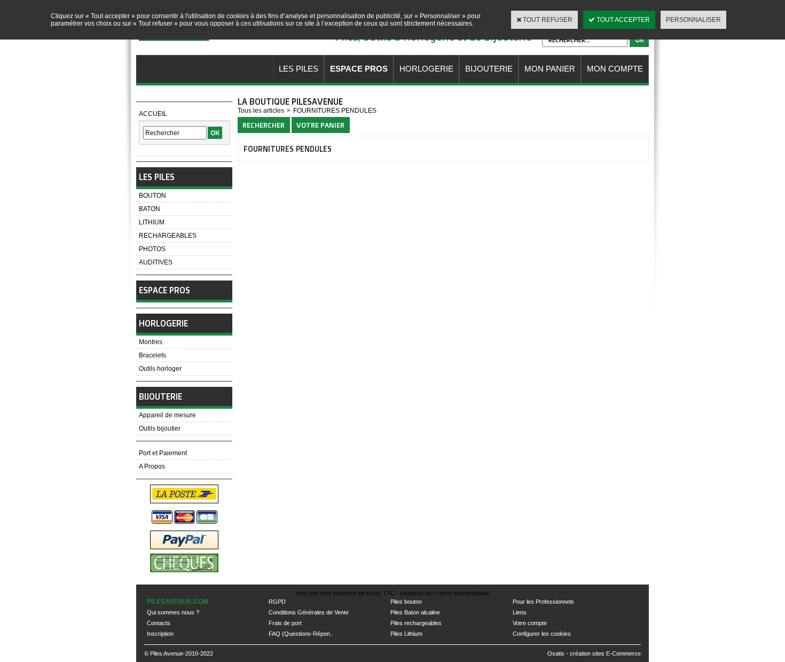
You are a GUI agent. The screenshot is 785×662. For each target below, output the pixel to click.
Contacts (158, 623)
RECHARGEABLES (168, 235)
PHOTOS (152, 249)
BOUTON (152, 195)
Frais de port (285, 623)
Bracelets (152, 355)
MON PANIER (549, 68)
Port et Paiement (163, 453)
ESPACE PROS (359, 68)
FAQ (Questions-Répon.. (301, 633)
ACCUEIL (153, 114)
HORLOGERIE (426, 68)
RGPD (277, 601)
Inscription (160, 633)
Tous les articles (261, 110)
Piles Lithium (406, 633)
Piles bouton (406, 601)
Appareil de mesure (167, 415)
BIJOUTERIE (489, 68)
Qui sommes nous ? (173, 612)
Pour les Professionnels (543, 601)
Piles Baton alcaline (415, 612)
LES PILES (298, 68)
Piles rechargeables (416, 623)
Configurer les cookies (542, 633)
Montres (150, 342)
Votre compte (530, 623)
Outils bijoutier (159, 428)
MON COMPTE (615, 68)
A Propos (152, 466)
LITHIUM (151, 222)
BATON (149, 209)
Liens (520, 612)
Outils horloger (160, 368)
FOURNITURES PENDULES (334, 110)
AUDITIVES (155, 262)
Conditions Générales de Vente (309, 612)
